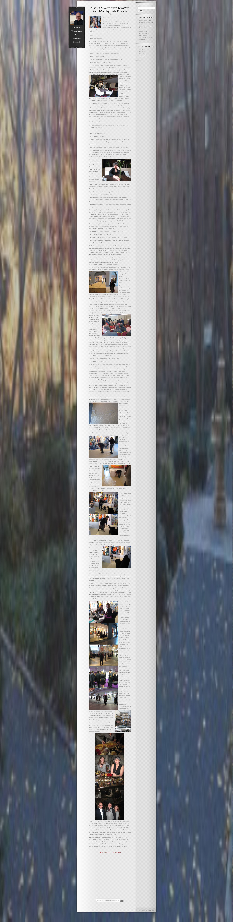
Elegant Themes (150, 910)
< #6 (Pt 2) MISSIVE (104, 852)
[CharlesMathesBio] (77, 27)
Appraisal (141, 49)
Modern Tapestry (143, 51)
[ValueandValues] (77, 31)
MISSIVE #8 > (117, 852)
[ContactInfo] (77, 42)
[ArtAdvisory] (77, 38)
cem (102, 900)
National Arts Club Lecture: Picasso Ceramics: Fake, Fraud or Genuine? (146, 22)
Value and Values (108, 900)
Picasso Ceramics (143, 54)
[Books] (77, 35)
